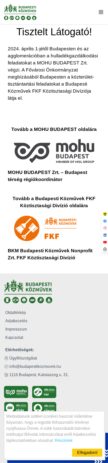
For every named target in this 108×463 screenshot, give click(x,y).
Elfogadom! (87, 452)
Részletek (64, 440)
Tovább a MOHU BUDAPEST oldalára (54, 129)
